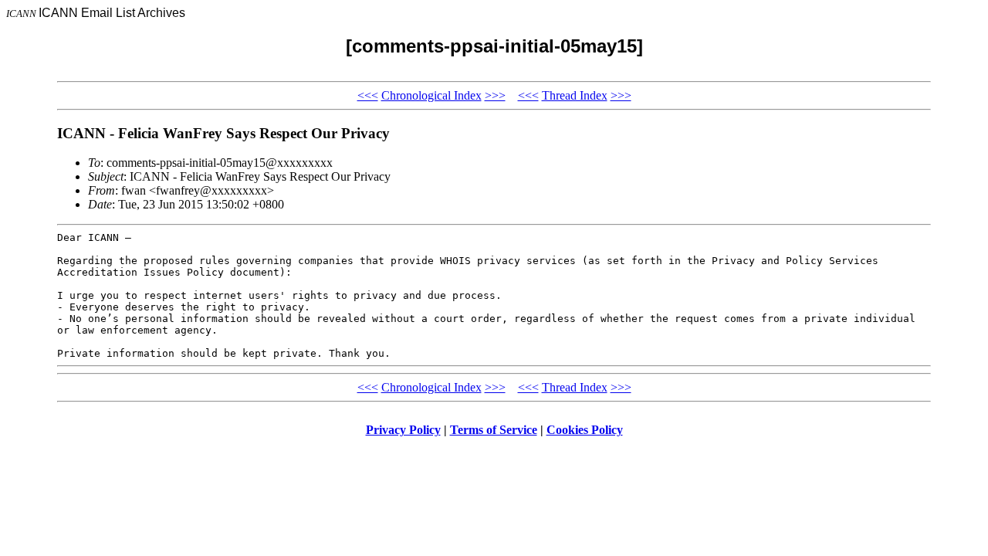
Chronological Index (431, 95)
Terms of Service (493, 429)
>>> (495, 95)
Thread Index (574, 95)
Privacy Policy (403, 429)
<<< (367, 95)
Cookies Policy (584, 429)
